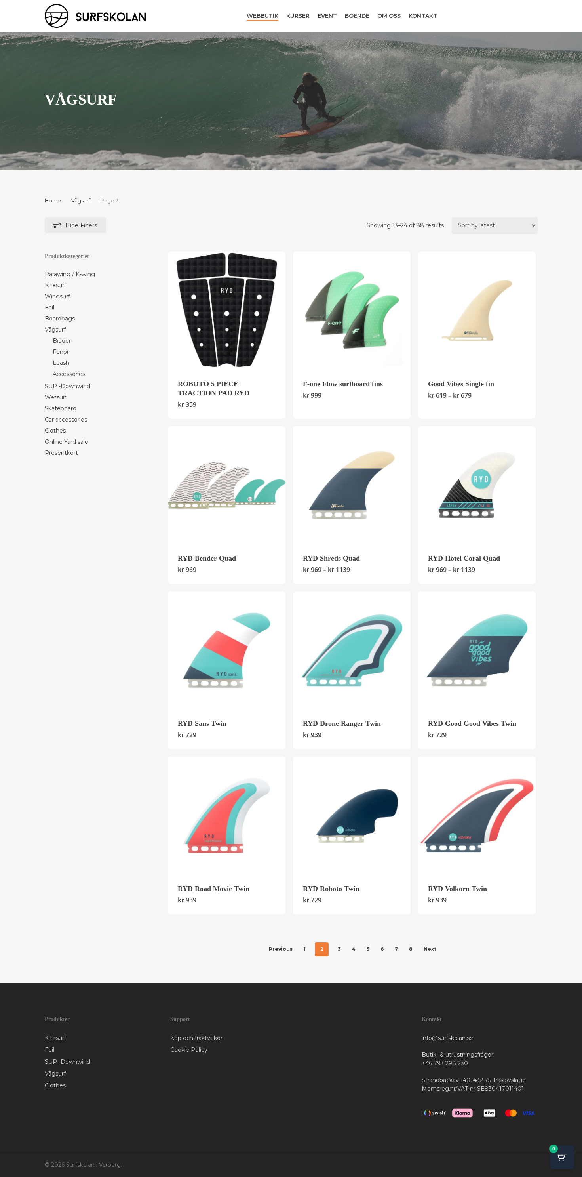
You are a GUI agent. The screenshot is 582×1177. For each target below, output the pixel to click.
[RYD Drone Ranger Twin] (352, 650)
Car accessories (66, 419)
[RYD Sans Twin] (226, 650)
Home (53, 201)
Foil (49, 307)
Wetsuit (56, 397)
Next (430, 949)
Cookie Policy (188, 1049)
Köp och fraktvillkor (196, 1038)
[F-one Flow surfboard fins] (352, 310)
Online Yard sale (66, 441)
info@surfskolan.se (447, 1038)
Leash (61, 362)
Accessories (69, 374)
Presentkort (61, 452)
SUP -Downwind (67, 386)
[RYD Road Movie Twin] (226, 815)
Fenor (61, 351)
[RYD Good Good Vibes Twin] (477, 650)
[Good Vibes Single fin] (477, 310)
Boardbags (60, 318)
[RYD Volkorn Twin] (477, 815)
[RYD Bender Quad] (226, 485)
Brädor (62, 340)
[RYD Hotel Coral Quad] (477, 485)
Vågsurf (80, 201)
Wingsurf (57, 296)
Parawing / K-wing (70, 274)
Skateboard (60, 408)
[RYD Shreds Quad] (352, 485)
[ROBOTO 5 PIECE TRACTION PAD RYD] (226, 310)
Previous (281, 949)
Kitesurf (55, 285)
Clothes (55, 430)
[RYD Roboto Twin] (352, 815)
